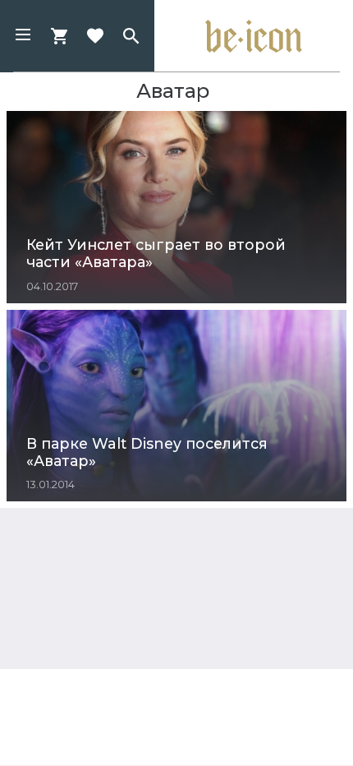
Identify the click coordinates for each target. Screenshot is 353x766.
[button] (23, 36)
